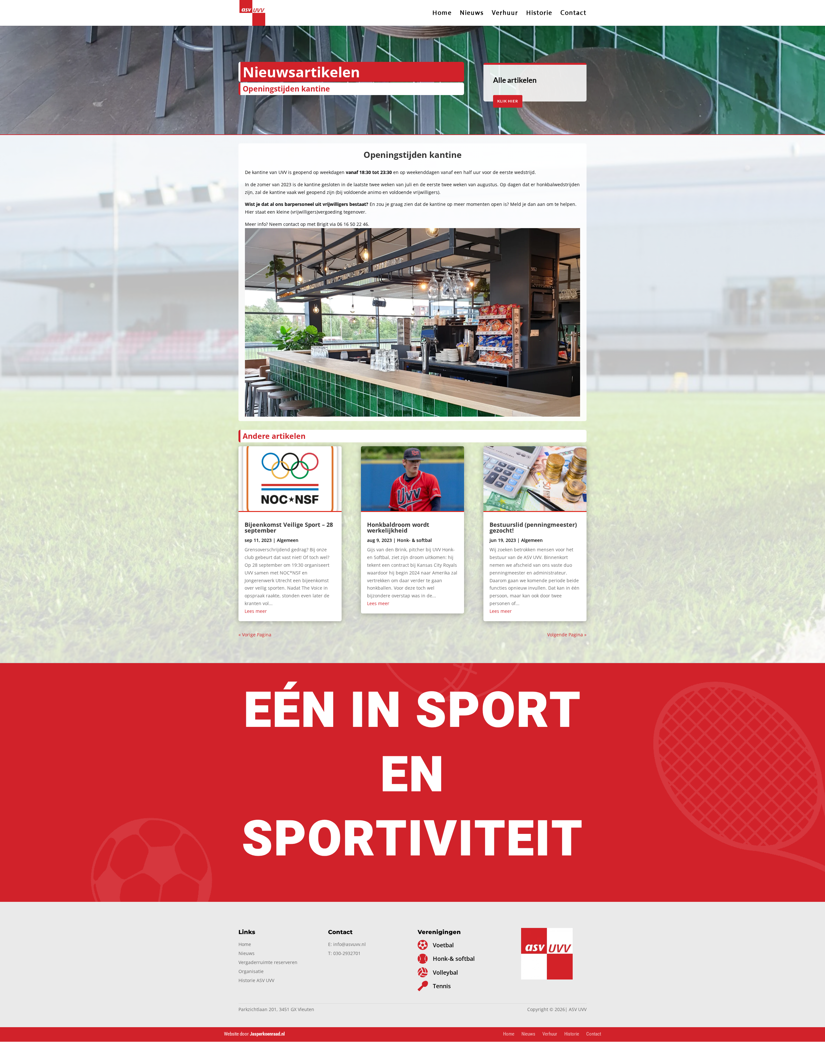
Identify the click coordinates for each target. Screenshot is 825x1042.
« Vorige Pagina (254, 635)
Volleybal (445, 972)
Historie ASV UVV (256, 980)
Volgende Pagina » (567, 635)
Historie (539, 14)
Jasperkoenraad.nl (268, 1034)
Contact (573, 14)
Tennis (442, 986)
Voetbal (443, 945)
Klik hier (507, 101)
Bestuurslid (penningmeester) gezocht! (533, 527)
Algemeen (287, 540)
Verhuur (505, 14)
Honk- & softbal (414, 540)
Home (442, 14)
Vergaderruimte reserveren (267, 962)
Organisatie (251, 971)
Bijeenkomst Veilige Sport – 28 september (289, 527)
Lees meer (256, 611)
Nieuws (472, 14)
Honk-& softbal (454, 958)
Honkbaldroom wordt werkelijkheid (398, 527)
